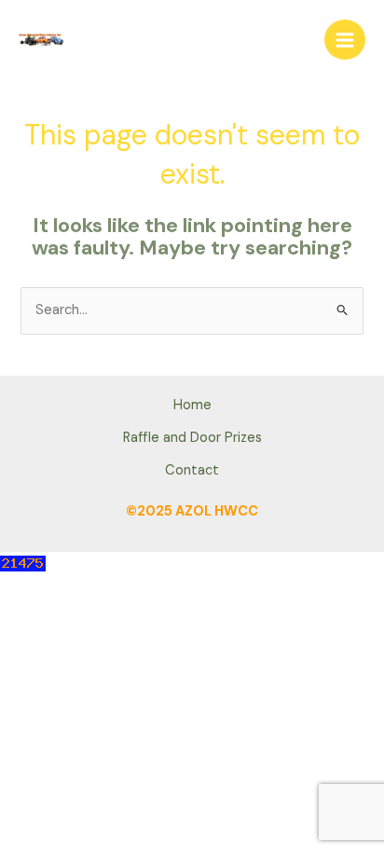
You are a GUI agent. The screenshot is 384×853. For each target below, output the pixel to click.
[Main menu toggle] (344, 40)
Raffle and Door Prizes (192, 438)
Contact (192, 470)
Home (192, 405)
